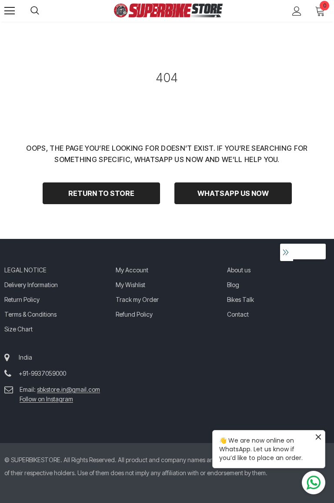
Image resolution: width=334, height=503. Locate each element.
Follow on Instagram (46, 399)
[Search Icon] (43, 11)
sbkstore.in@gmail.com (68, 389)
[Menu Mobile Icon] (9, 11)
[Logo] (168, 10)
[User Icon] (296, 11)
